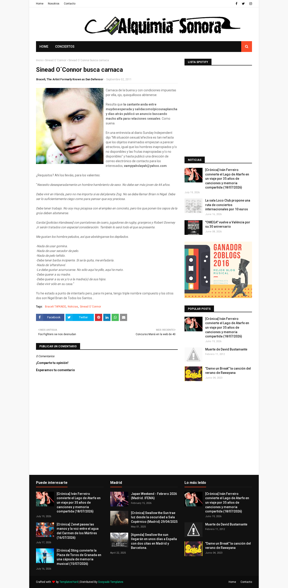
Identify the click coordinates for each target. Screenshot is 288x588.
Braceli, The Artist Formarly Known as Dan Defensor (69, 79)
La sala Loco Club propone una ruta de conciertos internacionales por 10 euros (227, 205)
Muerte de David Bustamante (226, 349)
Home (39, 3)
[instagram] (250, 3)
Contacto (69, 3)
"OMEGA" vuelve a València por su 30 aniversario (227, 224)
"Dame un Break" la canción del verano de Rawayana (228, 371)
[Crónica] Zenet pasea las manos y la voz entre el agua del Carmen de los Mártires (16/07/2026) (78, 531)
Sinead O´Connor (55, 60)
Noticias (73, 306)
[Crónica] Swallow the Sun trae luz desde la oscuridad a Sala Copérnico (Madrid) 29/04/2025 (154, 517)
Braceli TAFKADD (55, 306)
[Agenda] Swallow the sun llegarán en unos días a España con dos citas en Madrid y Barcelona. (154, 541)
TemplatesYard (68, 582)
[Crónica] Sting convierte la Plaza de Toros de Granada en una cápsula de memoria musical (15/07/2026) (79, 557)
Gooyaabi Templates (110, 582)
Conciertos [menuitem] (64, 46)
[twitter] (243, 3)
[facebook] (236, 3)
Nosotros (53, 3)
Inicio (39, 60)
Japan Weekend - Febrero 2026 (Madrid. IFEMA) (154, 496)
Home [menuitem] (43, 46)
